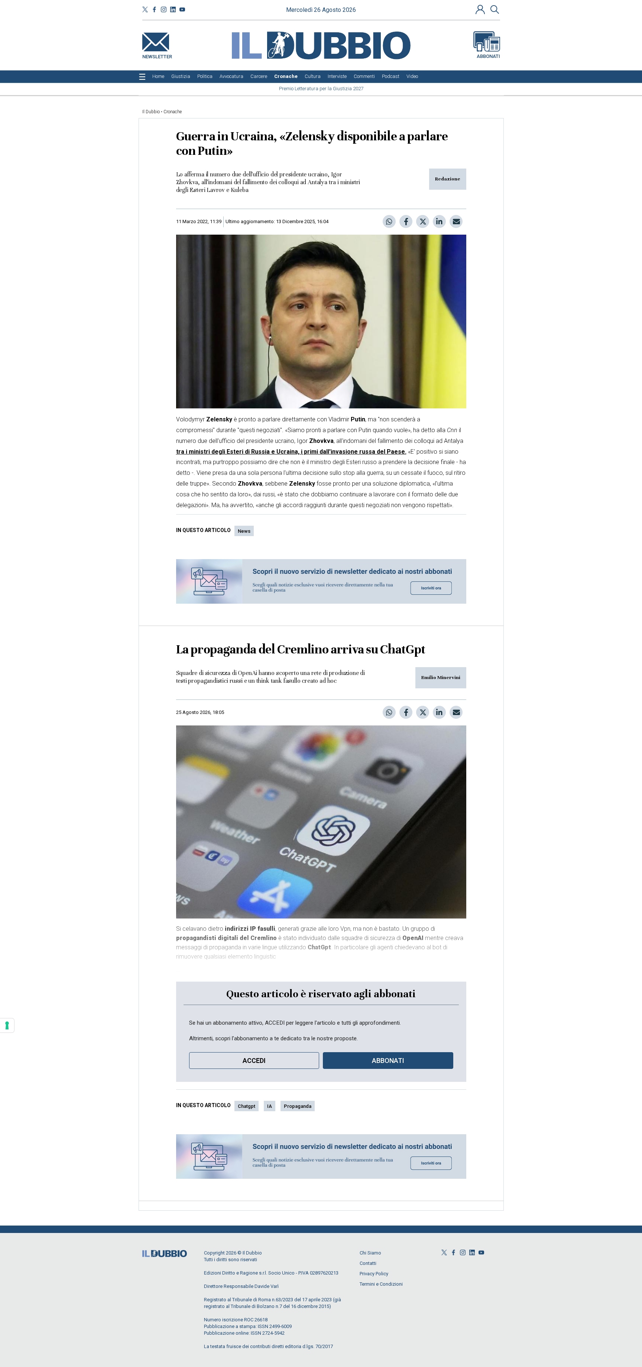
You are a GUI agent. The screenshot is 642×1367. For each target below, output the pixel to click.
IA (269, 1106)
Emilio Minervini (440, 678)
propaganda (297, 1106)
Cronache (172, 111)
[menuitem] (158, 76)
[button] (481, 9)
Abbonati (488, 56)
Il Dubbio (151, 111)
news (244, 531)
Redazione (447, 179)
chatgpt (246, 1106)
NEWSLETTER (157, 55)
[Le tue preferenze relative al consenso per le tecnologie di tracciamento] (7, 1025)
